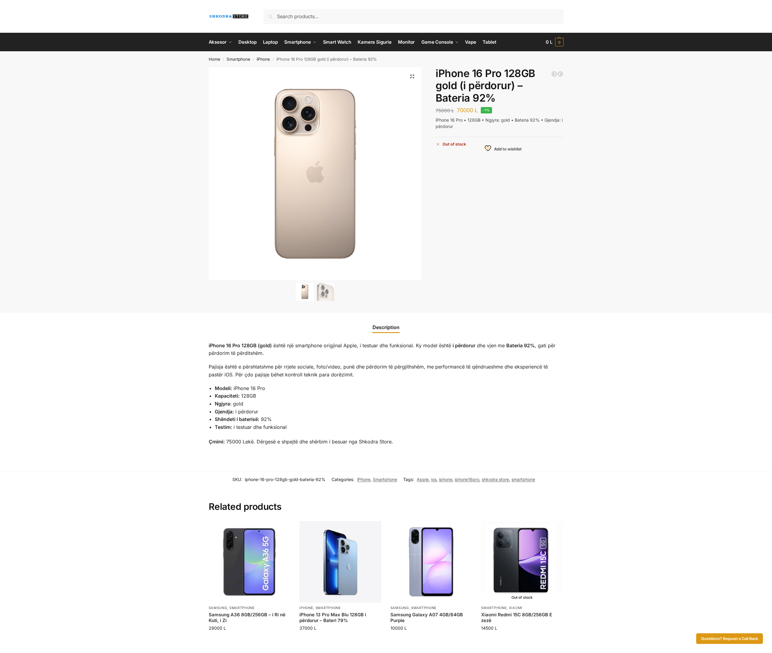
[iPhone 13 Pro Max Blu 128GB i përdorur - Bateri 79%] (560, 74)
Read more (522, 640)
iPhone (263, 59)
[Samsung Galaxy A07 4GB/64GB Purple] (431, 562)
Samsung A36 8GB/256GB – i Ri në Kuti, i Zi (247, 618)
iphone (445, 479)
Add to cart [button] (249, 640)
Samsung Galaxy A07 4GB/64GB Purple (426, 618)
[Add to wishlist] (282, 528)
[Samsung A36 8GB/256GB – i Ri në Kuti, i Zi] (250, 562)
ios (434, 479)
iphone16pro (467, 479)
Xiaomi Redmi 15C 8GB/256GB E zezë (516, 618)
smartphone (523, 479)
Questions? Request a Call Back (729, 638)
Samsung (218, 608)
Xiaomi (515, 608)
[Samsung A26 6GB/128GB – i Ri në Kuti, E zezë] (554, 74)
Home (214, 59)
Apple (423, 479)
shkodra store (495, 479)
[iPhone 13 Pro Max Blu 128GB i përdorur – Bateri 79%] (340, 562)
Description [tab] (386, 327)
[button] (555, 42)
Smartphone (238, 59)
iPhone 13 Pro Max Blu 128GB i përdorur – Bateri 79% (332, 618)
